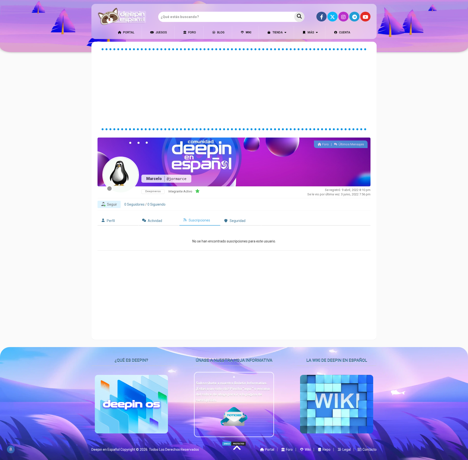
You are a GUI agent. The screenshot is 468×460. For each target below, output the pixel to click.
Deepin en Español (105, 449)
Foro (191, 32)
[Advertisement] (234, 89)
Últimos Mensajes (351, 144)
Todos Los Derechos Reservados (174, 449)
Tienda (277, 32)
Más (310, 32)
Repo (326, 449)
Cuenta (344, 32)
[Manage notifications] (11, 449)
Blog (220, 32)
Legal (346, 449)
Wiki (248, 32)
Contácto (369, 449)
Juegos (161, 32)
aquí (248, 389)
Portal (128, 32)
